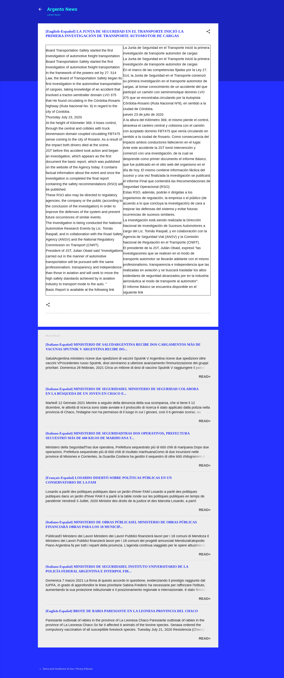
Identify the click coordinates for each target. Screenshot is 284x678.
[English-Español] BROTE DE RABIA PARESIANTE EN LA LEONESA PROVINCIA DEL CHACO (122, 611)
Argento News (62, 9)
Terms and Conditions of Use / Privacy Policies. (68, 669)
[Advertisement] (233, 81)
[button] (208, 32)
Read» (205, 376)
